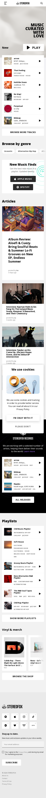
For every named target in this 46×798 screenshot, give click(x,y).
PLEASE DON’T (23, 426)
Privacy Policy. (23, 409)
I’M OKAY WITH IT (23, 418)
